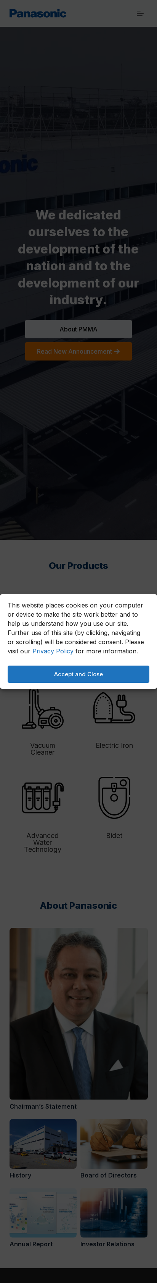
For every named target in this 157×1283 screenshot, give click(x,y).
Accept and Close (78, 674)
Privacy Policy (53, 651)
